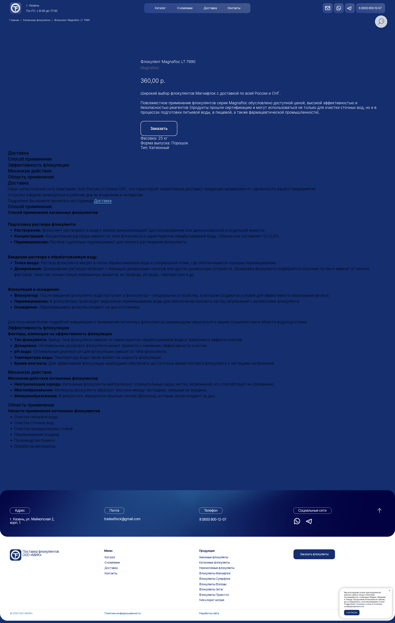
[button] (314, 554)
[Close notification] (389, 590)
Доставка (103, 200)
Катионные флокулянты (36, 20)
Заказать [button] (159, 128)
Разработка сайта (209, 613)
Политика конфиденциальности (122, 613)
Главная (14, 20)
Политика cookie (364, 604)
